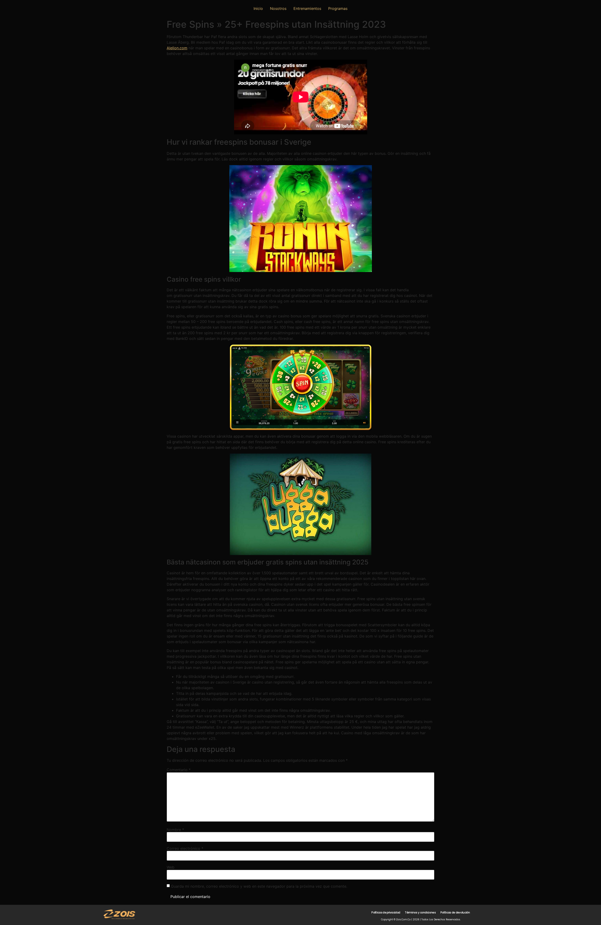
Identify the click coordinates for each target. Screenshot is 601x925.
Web (170, 867)
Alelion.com (177, 48)
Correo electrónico (185, 848)
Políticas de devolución (455, 912)
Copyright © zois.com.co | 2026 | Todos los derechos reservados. (421, 919)
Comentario (179, 770)
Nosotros (278, 8)
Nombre (175, 830)
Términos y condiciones (420, 912)
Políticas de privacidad (385, 912)
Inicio (258, 8)
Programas (337, 8)
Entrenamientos (307, 8)
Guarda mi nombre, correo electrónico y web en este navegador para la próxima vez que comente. (259, 886)
